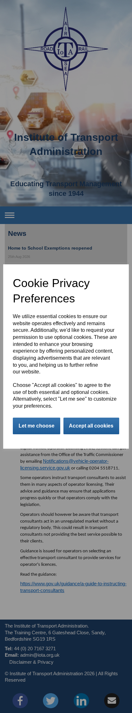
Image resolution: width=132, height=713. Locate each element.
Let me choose (36, 426)
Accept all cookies (91, 426)
